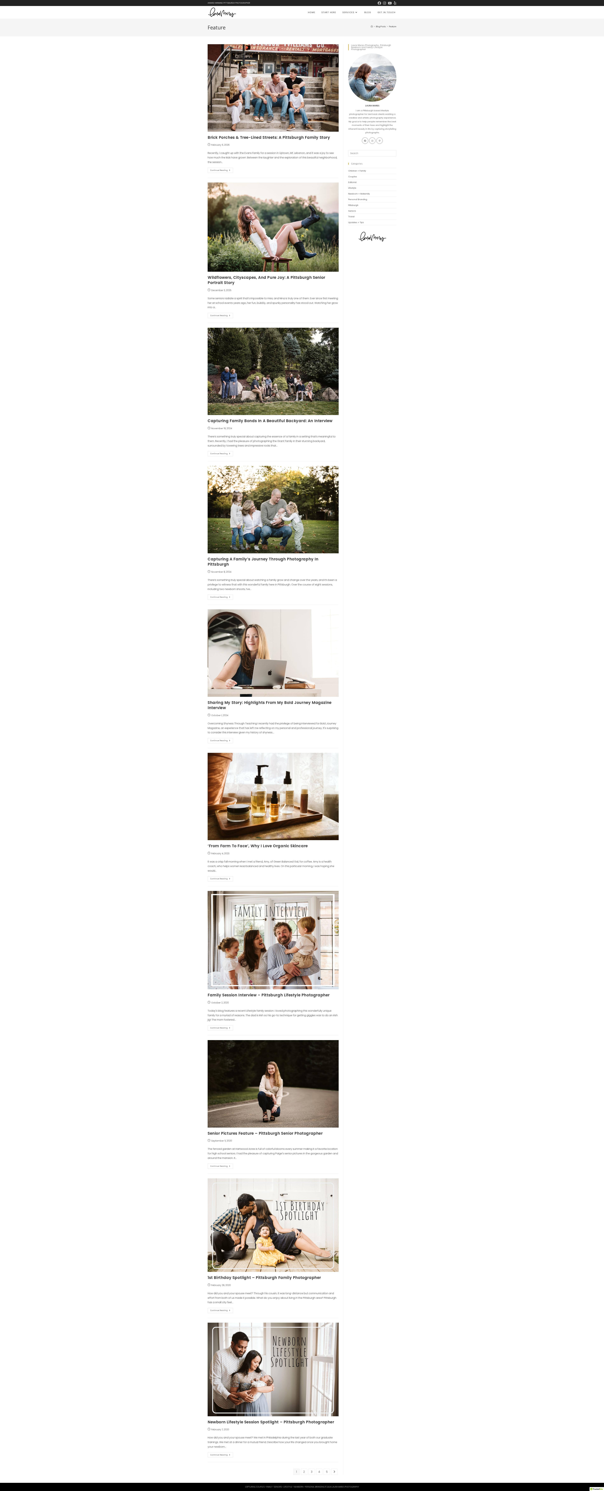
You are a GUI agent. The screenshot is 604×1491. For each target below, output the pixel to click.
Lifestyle (352, 187)
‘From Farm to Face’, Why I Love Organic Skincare (258, 845)
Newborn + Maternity (359, 193)
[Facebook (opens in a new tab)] (379, 3)
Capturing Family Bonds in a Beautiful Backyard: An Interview (270, 420)
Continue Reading (221, 171)
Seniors (352, 210)
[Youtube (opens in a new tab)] (390, 3)
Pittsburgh (353, 205)
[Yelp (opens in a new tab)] (394, 3)
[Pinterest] (379, 141)
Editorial (352, 182)
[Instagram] (372, 141)
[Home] (372, 26)
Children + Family (357, 170)
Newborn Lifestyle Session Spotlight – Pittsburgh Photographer (271, 1422)
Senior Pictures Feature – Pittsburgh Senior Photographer (265, 1133)
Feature (392, 26)
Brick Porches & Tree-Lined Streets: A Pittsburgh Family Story (269, 137)
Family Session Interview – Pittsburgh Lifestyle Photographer (269, 995)
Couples (352, 176)
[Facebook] (365, 141)
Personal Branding (357, 199)
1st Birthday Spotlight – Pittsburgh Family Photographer (264, 1277)
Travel (351, 216)
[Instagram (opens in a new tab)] (384, 3)
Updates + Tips (356, 222)
